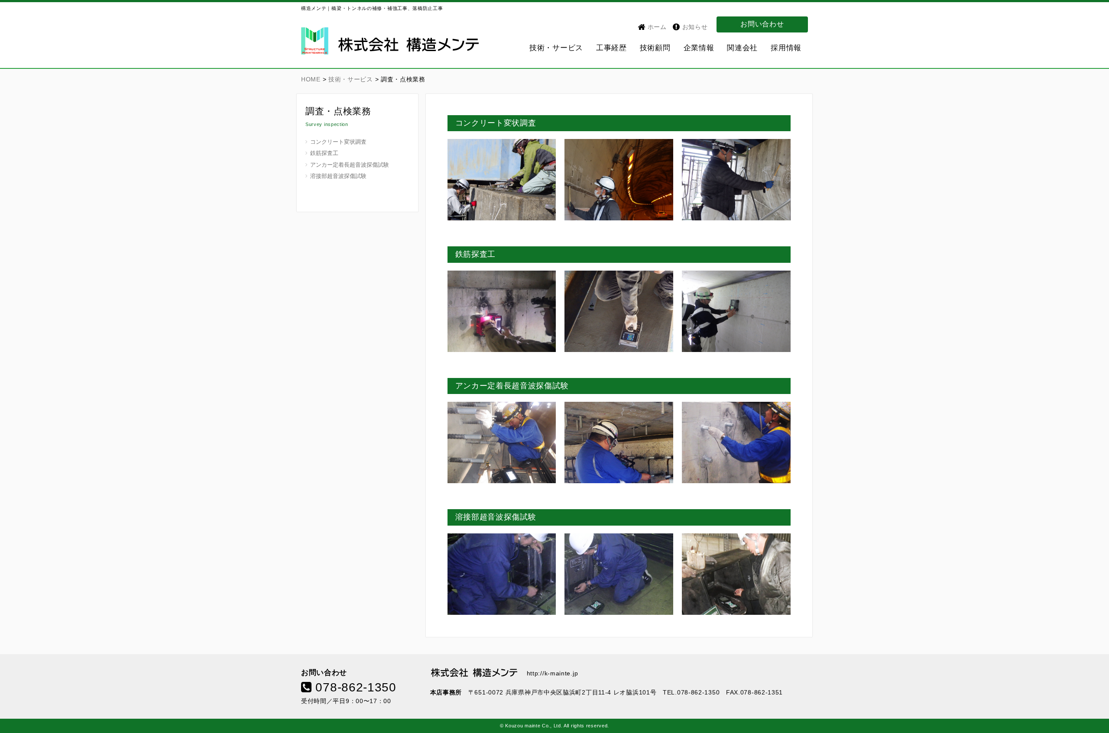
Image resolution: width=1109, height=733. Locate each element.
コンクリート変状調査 (338, 142)
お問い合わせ (762, 24)
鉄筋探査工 (324, 153)
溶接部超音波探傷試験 (338, 176)
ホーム (656, 26)
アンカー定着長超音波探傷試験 (349, 165)
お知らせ (694, 26)
